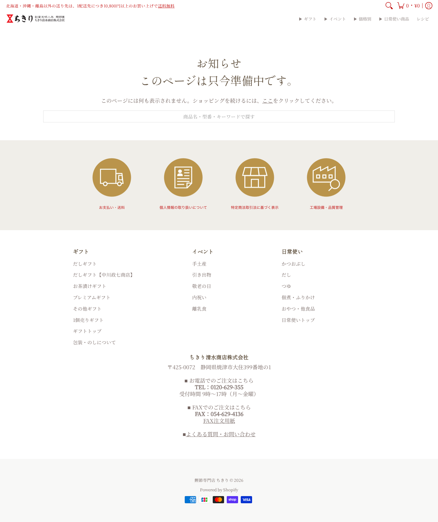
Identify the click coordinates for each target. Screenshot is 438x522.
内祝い (199, 297)
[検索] (389, 5)
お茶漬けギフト (89, 286)
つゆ (286, 286)
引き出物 (201, 274)
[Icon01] (112, 183)
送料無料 (166, 6)
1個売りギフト (88, 320)
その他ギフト (87, 308)
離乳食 (199, 308)
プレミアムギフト (92, 297)
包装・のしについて (94, 342)
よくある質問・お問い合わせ (221, 434)
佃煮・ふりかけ (298, 297)
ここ (267, 100)
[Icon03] (255, 183)
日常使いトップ (298, 320)
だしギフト (85, 263)
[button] (408, 5)
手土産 (199, 263)
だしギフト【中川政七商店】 (104, 274)
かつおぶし (293, 263)
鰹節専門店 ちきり (212, 480)
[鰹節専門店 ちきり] (36, 18)
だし (286, 274)
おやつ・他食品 (298, 308)
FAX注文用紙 (219, 420)
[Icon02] (183, 183)
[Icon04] (326, 183)
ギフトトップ (87, 331)
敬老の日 (201, 286)
